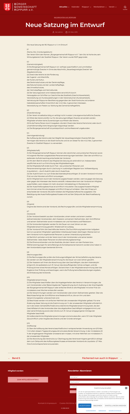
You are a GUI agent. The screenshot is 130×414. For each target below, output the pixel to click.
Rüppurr (85, 7)
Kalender (75, 7)
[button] (126, 388)
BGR (67, 408)
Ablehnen (97, 405)
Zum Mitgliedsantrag (28, 380)
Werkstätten (99, 7)
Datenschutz (102, 410)
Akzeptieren (84, 405)
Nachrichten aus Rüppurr (65, 17)
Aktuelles (63, 7)
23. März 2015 (72, 32)
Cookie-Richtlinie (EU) (69, 403)
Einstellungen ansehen (115, 405)
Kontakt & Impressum (115, 410)
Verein (111, 7)
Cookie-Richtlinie (91, 410)
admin (60, 32)
